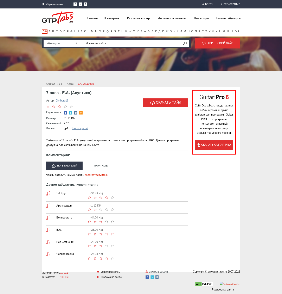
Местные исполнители (172, 18)
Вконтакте (101, 165)
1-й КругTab (48, 193)
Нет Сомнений (65, 241)
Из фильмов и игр (138, 18)
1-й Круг (61, 193)
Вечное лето (64, 217)
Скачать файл (168, 102)
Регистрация (232, 4)
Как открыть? (80, 128)
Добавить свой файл (217, 43)
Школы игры (201, 18)
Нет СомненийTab (48, 242)
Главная (50, 84)
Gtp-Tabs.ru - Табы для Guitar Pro (58, 17)
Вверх (278, 147)
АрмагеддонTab (48, 205)
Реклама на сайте (111, 277)
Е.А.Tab (48, 230)
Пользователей (67, 165)
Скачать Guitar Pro (216, 144)
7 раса (70, 84)
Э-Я (237, 31)
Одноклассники (81, 113)
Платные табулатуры (228, 18)
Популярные (111, 18)
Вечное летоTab (48, 217)
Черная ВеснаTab (48, 254)
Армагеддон (64, 205)
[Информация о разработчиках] (204, 285)
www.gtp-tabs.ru (217, 271)
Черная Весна (65, 253)
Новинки (92, 18)
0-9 (45, 31)
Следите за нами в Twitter (80, 4)
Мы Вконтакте (85, 4)
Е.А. (59, 229)
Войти (209, 4)
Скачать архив (158, 271)
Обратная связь (54, 4)
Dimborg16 (62, 100)
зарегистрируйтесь (96, 174)
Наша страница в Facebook (75, 4)
